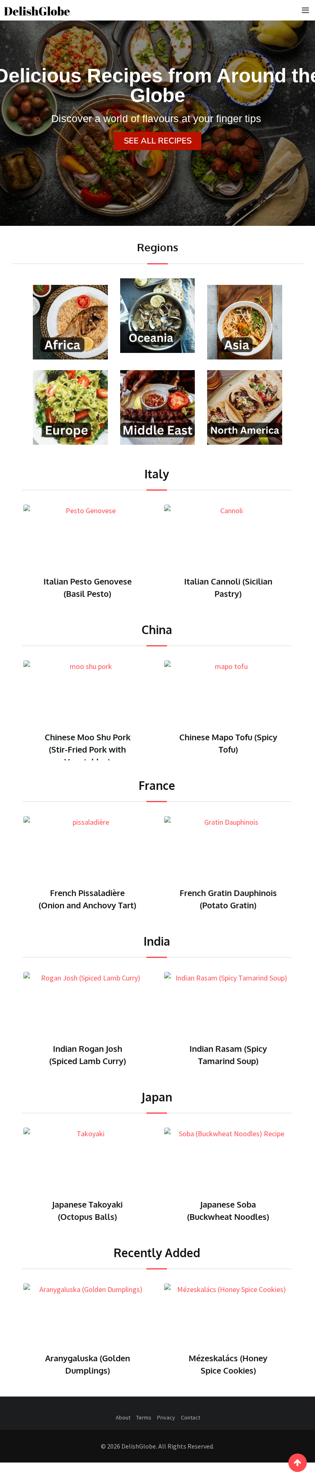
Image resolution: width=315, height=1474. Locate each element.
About (123, 1420)
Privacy (166, 1420)
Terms (143, 1420)
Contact (190, 1420)
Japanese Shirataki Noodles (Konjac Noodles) (228, 1216)
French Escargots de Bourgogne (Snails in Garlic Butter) (238, 905)
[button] (157, 141)
